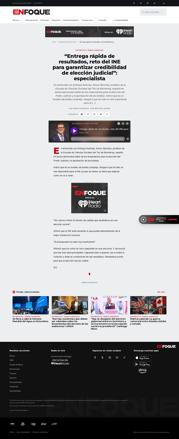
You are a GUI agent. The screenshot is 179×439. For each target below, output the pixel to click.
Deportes (56, 20)
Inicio (54, 42)
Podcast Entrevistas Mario (67, 42)
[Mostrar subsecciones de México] (20, 20)
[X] (140, 3)
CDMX (12, 360)
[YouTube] (154, 3)
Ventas (12, 432)
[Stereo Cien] (44, 424)
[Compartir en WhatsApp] (81, 114)
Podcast (102, 20)
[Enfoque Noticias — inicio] (32, 12)
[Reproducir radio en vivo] (143, 219)
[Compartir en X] (94, 114)
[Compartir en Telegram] (100, 114)
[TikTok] (124, 357)
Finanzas (45, 20)
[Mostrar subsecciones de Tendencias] (94, 20)
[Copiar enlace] (107, 114)
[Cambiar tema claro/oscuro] (163, 3)
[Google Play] (142, 364)
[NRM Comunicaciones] (12, 424)
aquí (69, 356)
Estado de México (16, 364)
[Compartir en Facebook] (88, 114)
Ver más (161, 292)
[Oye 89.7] (33, 424)
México (16, 20)
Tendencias (87, 20)
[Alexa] (142, 370)
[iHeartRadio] (60, 362)
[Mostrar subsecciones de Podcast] (108, 20)
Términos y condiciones (39, 432)
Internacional (31, 20)
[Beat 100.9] (23, 424)
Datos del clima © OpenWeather (19, 410)
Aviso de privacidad (23, 432)
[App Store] (142, 357)
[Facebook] (134, 3)
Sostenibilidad (121, 20)
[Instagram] (147, 3)
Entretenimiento (71, 20)
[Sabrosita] (54, 424)
